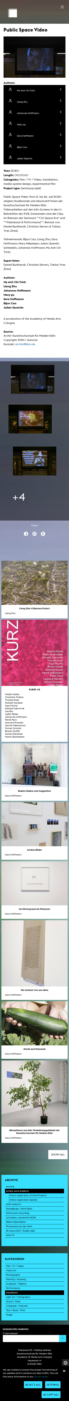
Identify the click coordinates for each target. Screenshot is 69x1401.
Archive (10, 1186)
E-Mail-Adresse (10, 1333)
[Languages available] (65, 1363)
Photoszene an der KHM (19, 1226)
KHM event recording (17, 1213)
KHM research (13, 1204)
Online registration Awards (23, 1200)
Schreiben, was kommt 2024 (21, 1217)
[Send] (62, 1338)
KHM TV (10, 1235)
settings (53, 1384)
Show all (58, 1154)
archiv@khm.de (25, 344)
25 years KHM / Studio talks (20, 1230)
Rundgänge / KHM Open (19, 1208)
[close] (64, 1370)
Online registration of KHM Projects (28, 1195)
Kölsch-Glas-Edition (16, 1222)
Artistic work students (17, 1191)
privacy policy (41, 1376)
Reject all (33, 1384)
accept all (51, 1394)
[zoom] (32, 379)
